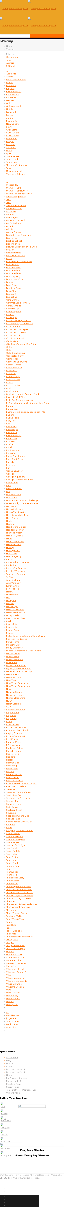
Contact (10, 1066)
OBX (8, 706)
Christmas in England (16, 332)
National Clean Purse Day (19, 671)
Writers (10, 1001)
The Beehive (12, 880)
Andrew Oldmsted (15, 220)
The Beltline (12, 883)
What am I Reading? (16, 972)
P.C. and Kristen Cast (16, 727)
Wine (8, 989)
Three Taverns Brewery (18, 913)
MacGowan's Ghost (15, 618)
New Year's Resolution (17, 683)
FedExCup (11, 438)
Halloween (11, 506)
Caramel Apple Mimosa (18, 303)
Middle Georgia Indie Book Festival (23, 650)
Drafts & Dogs (13, 376)
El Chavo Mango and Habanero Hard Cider (27, 403)
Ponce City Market (15, 736)
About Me (11, 73)
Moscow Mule (13, 653)
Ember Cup (12, 409)
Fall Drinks (11, 426)
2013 (8, 199)
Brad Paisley (12, 285)
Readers (10, 757)
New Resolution (14, 677)
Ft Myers (10, 465)
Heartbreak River (15, 530)
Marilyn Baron (13, 630)
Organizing (11, 129)
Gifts (8, 485)
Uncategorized (14, 171)
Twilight (10, 942)
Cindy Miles (12, 341)
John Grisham (13, 580)
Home (9, 46)
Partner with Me (14, 1081)
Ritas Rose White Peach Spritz (21, 783)
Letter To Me (12, 589)
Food (9, 447)
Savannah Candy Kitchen (18, 792)
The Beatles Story (15, 877)
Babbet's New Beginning (18, 235)
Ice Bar (9, 559)
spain (8, 153)
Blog (8, 1060)
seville (9, 150)
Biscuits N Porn (13, 252)
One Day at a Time (15, 709)
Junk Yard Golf (13, 583)
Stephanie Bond (14, 836)
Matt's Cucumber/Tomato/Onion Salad (25, 636)
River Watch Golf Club (17, 786)
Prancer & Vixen (14, 742)
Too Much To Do (14, 916)
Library (9, 591)
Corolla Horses (13, 364)
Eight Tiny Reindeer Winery (19, 400)
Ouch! (9, 721)
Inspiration (11, 565)
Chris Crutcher (13, 326)
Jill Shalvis (11, 577)
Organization (12, 712)
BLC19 (9, 258)
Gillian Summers (14, 488)
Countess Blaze (14, 367)
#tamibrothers (13, 188)
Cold (8, 350)
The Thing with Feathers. (18, 907)
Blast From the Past (16, 79)
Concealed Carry (14, 356)
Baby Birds (11, 238)
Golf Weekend (13, 106)
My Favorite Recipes (16, 1078)
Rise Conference (14, 780)
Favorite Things (13, 91)
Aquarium (11, 226)
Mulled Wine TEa (14, 659)
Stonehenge (12, 156)
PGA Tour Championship (18, 730)
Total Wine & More (15, 919)
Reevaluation (13, 762)
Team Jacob (12, 872)
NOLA (9, 701)
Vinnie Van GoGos (15, 957)
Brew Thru (11, 291)
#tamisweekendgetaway (19, 193)
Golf (8, 103)
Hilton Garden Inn (15, 541)
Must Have (11, 662)
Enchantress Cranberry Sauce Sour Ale (25, 412)
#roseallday (12, 185)
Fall (8, 423)
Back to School (14, 241)
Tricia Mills (11, 933)
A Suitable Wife (14, 208)
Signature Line (13, 804)
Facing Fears (12, 418)
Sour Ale (10, 824)
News (9, 689)
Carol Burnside (13, 305)
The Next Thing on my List (19, 898)
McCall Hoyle (12, 642)
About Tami (12, 1057)
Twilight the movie (15, 945)
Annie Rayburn (13, 223)
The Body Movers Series (18, 886)
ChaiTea (10, 314)
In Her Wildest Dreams (17, 562)
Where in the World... (16, 981)
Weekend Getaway (16, 963)
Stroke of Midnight (15, 845)
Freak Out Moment (16, 456)
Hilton (9, 538)
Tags (8, 60)
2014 (8, 202)
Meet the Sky (13, 645)
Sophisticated (13, 818)
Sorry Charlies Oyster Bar (19, 821)
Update (10, 951)
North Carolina (13, 703)
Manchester (12, 121)
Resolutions (12, 768)
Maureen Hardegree (16, 639)
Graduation (11, 497)
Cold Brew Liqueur (15, 353)
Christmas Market (15, 338)
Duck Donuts (12, 391)
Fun (8, 468)
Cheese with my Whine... (18, 320)
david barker (12, 1015)
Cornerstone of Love (16, 361)
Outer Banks (12, 132)
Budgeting (11, 297)
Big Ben (10, 249)
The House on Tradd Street (19, 892)
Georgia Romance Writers (19, 479)
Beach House (13, 244)
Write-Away (12, 995)
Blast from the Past (15, 255)
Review (10, 771)
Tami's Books (12, 159)
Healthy (10, 524)
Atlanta (9, 76)
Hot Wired (11, 553)
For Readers (12, 94)
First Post (10, 441)
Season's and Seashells (18, 798)
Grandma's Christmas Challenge (22, 500)
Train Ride (11, 925)
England (10, 88)
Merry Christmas (14, 647)
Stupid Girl (11, 848)
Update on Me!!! (14, 954)
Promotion (11, 138)
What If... (10, 975)
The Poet (10, 901)
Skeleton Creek (14, 810)
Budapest (11, 85)
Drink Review (13, 379)
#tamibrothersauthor (16, 190)
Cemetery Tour (13, 311)
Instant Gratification (16, 568)
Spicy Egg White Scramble (19, 830)
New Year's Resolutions (18, 686)
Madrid (9, 621)
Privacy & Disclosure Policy (25, 1178)
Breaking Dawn (14, 288)
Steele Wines (13, 833)
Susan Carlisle (13, 851)
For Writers (11, 97)
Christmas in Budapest (17, 329)
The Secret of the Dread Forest (22, 904)
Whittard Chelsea (15, 987)
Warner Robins (13, 960)
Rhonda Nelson (14, 774)
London (10, 115)
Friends (10, 462)
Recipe (10, 760)
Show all (10, 66)
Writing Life (12, 1004)
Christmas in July (14, 335)
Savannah (11, 147)
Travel (9, 168)
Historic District (13, 544)
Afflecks (10, 214)
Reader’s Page (13, 1084)
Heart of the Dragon (16, 527)
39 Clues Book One (16, 205)
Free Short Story (14, 459)
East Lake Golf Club (15, 397)
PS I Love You (13, 745)
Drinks (9, 382)
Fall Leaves (11, 432)
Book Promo (12, 264)
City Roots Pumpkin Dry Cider (21, 344)
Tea (8, 869)
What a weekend (15, 969)
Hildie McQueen (14, 535)
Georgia (10, 100)
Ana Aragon (12, 217)
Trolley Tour (12, 939)
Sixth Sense (12, 807)
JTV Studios (5, 1178)
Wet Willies (11, 966)
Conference (12, 359)
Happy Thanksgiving (16, 512)
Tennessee (11, 162)
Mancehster (12, 624)
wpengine (11, 1027)
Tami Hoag (11, 860)
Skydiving (11, 813)
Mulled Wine (12, 656)
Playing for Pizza (14, 733)
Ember (9, 406)
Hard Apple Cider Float (17, 515)
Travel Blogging (14, 931)
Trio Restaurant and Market (19, 936)
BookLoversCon (14, 279)
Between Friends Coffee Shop (21, 246)
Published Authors (15, 748)
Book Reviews (13, 273)
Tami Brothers (13, 857)
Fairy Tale (11, 420)
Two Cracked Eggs (15, 948)
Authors (10, 63)
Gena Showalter (14, 471)
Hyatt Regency (13, 556)
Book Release (13, 267)
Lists (8, 597)
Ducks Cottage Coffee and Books (23, 394)
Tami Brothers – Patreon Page (21, 1090)
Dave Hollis (11, 370)
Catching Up (12, 308)
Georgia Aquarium (15, 476)
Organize (11, 715)
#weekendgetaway (16, 196)
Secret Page (12, 1087)
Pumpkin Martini (14, 751)
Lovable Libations (15, 609)
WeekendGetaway (15, 174)
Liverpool (11, 112)
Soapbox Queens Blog (17, 816)
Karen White (12, 586)
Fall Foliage (12, 429)
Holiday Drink (13, 550)
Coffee (9, 347)
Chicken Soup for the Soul (19, 323)
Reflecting (11, 765)
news (8, 127)
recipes (10, 141)
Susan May (11, 854)
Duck (9, 388)
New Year (11, 680)
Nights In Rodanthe (15, 698)
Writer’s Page (13, 1093)
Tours (8, 922)
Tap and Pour (13, 866)
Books (9, 82)
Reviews (10, 144)
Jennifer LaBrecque (16, 574)
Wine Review (12, 992)
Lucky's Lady (12, 615)
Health (9, 521)
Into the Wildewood (16, 571)
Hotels (9, 109)
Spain (9, 827)
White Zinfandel (14, 984)
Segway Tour (12, 801)
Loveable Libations (15, 612)
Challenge (11, 317)
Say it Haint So (13, 795)
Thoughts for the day (16, 165)
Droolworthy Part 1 (15, 1069)
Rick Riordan (12, 777)
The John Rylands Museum (19, 895)
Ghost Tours (12, 482)
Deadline (11, 373)
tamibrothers (12, 1024)
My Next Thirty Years (16, 665)
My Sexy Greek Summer (18, 668)
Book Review (13, 270)
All (7, 71)
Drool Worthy (13, 385)
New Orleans (12, 124)
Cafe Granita (12, 300)
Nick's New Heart (14, 695)
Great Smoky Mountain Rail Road (22, 503)
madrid (10, 118)
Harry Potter (12, 518)
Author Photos (13, 232)
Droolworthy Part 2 (15, 1072)
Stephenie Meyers (15, 839)
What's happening (15, 978)
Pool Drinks (12, 739)
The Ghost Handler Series (19, 889)
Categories (12, 57)
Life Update (12, 594)
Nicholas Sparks (14, 692)
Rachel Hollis (12, 754)
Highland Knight (14, 532)
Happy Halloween (15, 509)
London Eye (12, 606)
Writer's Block (13, 998)
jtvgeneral (11, 1018)
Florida (9, 444)
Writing (10, 49)
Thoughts (11, 910)
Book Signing (13, 276)
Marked (10, 633)
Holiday (10, 547)
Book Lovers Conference (19, 261)
